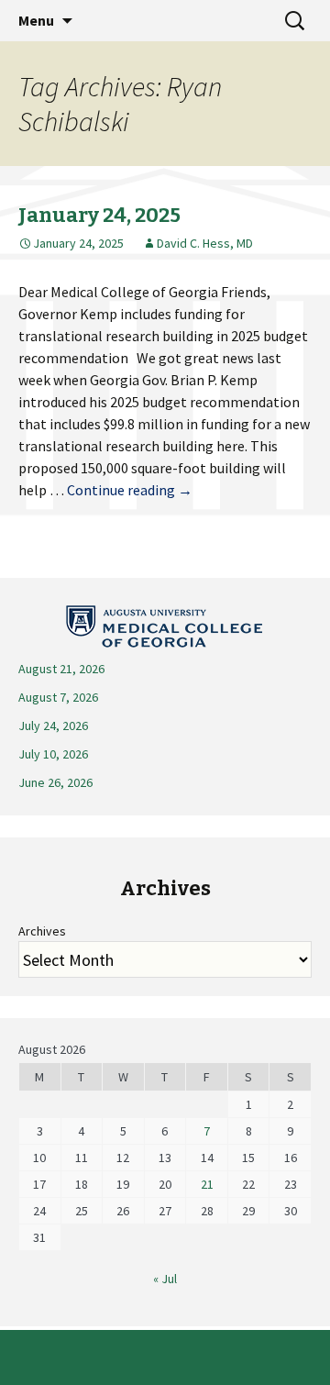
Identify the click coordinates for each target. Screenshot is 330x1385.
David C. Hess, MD (205, 243)
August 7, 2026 (58, 697)
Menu (36, 20)
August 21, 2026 (61, 668)
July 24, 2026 (53, 725)
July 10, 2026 (53, 754)
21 (207, 1184)
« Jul (165, 1278)
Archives (42, 931)
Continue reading (129, 490)
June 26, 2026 (55, 782)
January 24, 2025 (99, 215)
